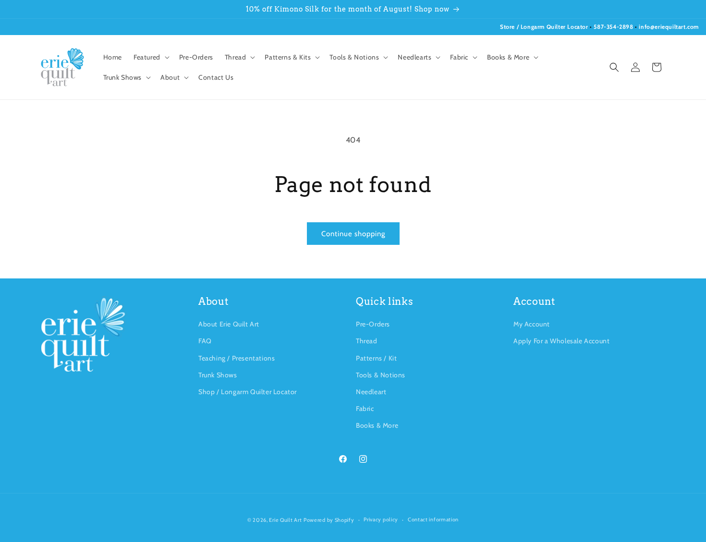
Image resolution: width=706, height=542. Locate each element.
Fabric (365, 408)
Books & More (377, 425)
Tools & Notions (380, 375)
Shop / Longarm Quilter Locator (247, 391)
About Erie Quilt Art (228, 324)
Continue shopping (353, 233)
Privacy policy (381, 519)
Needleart (371, 391)
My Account (531, 324)
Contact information (433, 519)
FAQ (205, 341)
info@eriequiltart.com (669, 26)
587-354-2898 (613, 26)
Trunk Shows (217, 375)
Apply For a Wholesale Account (561, 341)
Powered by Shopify (329, 520)
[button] (150, 57)
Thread (366, 341)
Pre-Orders (373, 324)
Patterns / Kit (376, 358)
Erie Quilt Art (285, 520)
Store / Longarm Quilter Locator (545, 26)
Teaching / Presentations (236, 358)
